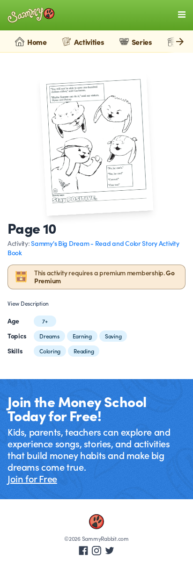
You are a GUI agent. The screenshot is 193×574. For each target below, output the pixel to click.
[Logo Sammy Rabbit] (30, 15)
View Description (28, 303)
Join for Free (32, 478)
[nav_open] (182, 14)
